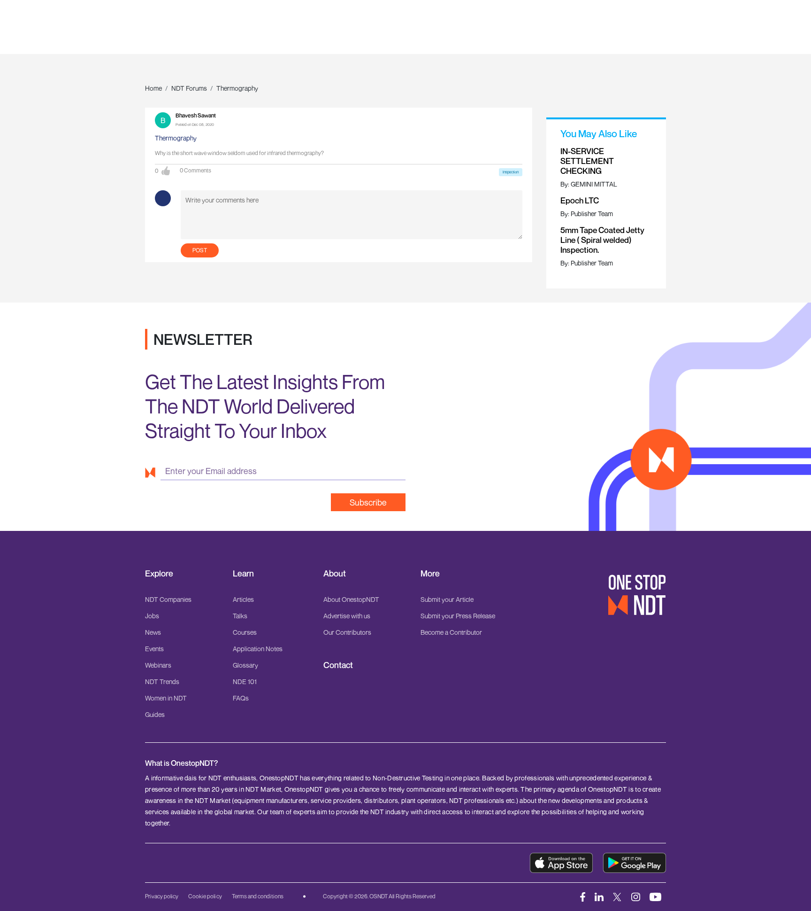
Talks (240, 616)
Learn (243, 573)
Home (153, 88)
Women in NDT (166, 698)
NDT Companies (168, 599)
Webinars (158, 665)
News (153, 632)
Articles (243, 599)
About (334, 573)
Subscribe (368, 502)
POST (199, 250)
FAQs (241, 698)
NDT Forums (189, 88)
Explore (159, 573)
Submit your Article (447, 599)
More (430, 573)
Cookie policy (205, 896)
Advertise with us (346, 616)
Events (154, 649)
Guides (155, 714)
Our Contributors (347, 632)
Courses (245, 632)
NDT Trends (162, 681)
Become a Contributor (451, 632)
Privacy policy (161, 896)
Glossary (245, 665)
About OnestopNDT (351, 599)
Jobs (152, 616)
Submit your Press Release (458, 616)
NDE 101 (245, 681)
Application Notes (258, 649)
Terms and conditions (257, 896)
